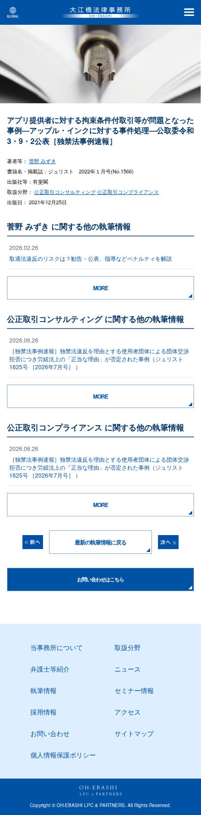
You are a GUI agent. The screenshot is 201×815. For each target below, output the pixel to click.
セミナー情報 (134, 690)
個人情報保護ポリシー (63, 754)
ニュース (128, 668)
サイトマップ (134, 733)
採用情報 (43, 711)
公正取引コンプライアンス (128, 191)
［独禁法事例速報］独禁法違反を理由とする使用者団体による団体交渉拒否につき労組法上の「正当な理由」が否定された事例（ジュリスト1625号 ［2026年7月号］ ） (99, 359)
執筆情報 (43, 690)
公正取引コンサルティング (65, 191)
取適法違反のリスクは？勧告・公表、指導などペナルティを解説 (90, 258)
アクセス (128, 711)
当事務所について (56, 647)
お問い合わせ (50, 733)
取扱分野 (128, 647)
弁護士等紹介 (50, 668)
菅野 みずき (42, 160)
